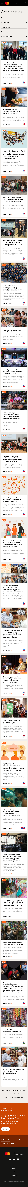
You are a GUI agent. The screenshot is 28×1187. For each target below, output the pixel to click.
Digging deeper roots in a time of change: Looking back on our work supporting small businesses (13, 588)
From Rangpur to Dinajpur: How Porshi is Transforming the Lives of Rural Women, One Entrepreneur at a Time (13, 903)
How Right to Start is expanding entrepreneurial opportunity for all (12, 371)
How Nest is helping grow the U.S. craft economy (12, 331)
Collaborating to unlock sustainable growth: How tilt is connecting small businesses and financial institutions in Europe (12, 858)
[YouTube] (18, 1159)
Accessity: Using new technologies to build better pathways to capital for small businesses (12, 458)
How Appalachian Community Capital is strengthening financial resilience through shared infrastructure (13, 243)
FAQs (14, 1172)
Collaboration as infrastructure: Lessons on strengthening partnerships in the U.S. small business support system (13, 766)
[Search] (26, 3)
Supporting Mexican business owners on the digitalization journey (11, 111)
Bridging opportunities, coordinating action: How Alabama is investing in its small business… (12, 679)
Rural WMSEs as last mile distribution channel (12, 1030)
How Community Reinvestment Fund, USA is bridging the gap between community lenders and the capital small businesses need (13, 66)
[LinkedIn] (10, 1159)
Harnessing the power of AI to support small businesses (13, 943)
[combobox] (24, 82)
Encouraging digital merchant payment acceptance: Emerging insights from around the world (13, 1072)
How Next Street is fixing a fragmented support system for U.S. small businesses (13, 199)
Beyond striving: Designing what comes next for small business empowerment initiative (11, 415)
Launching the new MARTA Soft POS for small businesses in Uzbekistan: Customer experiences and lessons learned (12, 633)
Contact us (14, 1175)
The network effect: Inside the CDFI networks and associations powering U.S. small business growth (12, 543)
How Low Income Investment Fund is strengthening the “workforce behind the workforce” (13, 288)
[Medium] (14, 1159)
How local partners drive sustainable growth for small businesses (12, 722)
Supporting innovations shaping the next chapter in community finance (12, 499)
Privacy (14, 1168)
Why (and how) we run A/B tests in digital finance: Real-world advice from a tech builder (12, 812)
